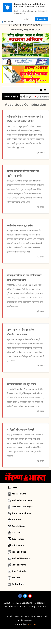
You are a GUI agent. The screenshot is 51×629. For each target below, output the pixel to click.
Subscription (18, 539)
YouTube (16, 532)
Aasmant (16, 519)
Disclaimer (40, 603)
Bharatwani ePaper (21, 513)
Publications (18, 545)
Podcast (16, 577)
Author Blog (18, 584)
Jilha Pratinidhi (19, 571)
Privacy (31, 606)
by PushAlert (8, 21)
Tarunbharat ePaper (22, 506)
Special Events (19, 564)
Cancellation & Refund (14, 606)
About (7, 603)
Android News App (21, 558)
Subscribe (41, 18)
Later (26, 18)
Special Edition (19, 551)
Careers (16, 487)
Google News (18, 526)
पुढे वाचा (40, 152)
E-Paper (13, 24)
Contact (42, 606)
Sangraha (31, 624)
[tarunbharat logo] (25, 476)
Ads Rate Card (19, 493)
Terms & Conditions (22, 603)
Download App (33, 24)
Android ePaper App (22, 500)
